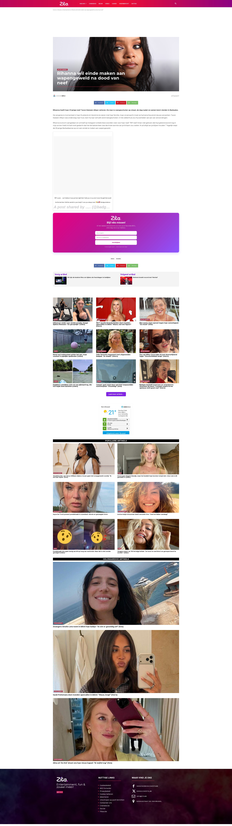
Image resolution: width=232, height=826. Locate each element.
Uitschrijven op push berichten (112, 800)
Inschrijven (116, 242)
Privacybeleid (105, 791)
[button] (175, 3)
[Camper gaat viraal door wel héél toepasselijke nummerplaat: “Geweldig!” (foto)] (116, 371)
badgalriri (88, 208)
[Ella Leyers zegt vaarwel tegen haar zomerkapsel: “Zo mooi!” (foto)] (159, 309)
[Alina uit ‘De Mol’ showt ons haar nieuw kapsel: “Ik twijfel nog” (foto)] (116, 729)
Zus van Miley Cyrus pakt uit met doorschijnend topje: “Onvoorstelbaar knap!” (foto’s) (158, 355)
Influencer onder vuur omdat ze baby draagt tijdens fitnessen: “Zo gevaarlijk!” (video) (70, 323)
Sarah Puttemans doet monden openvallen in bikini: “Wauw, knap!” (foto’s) (85, 695)
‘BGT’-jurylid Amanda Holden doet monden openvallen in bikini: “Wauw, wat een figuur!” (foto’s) (113, 324)
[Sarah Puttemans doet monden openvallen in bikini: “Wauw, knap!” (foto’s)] (116, 661)
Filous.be (103, 811)
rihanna (118, 258)
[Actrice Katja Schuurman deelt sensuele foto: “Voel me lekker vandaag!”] (148, 497)
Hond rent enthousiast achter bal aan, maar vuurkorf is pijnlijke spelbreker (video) (70, 355)
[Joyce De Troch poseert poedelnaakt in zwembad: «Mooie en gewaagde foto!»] (84, 497)
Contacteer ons (106, 803)
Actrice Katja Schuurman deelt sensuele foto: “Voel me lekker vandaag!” (142, 514)
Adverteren (104, 797)
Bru (64, 96)
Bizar (55, 319)
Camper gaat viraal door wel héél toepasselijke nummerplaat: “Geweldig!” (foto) (114, 385)
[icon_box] (145, 786)
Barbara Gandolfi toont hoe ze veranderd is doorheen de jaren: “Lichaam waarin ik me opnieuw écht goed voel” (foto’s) (156, 386)
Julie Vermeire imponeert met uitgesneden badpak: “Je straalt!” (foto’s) (113, 355)
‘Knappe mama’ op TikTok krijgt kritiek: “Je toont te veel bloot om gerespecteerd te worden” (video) (146, 552)
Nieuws (59, 10)
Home (54, 10)
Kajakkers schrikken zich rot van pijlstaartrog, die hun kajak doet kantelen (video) (72, 385)
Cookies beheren (106, 794)
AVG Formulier (105, 788)
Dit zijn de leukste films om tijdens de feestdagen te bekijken (88, 277)
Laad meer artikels (115, 394)
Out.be (102, 808)
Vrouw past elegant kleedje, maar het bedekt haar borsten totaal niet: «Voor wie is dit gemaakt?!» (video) (147, 476)
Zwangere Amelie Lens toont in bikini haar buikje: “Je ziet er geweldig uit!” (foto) (88, 627)
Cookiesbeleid (105, 785)
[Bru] (54, 96)
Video (55, 351)
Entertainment (66, 10)
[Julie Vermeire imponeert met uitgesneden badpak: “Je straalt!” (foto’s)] (116, 341)
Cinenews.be (105, 806)
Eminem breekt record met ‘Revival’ (145, 277)
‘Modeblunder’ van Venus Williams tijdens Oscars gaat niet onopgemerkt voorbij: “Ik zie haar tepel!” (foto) (82, 476)
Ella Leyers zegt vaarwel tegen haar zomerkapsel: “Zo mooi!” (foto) (159, 323)
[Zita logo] (64, 3)
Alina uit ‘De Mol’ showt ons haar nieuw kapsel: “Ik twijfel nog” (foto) (82, 763)
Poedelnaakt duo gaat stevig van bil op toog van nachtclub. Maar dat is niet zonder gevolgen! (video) (82, 552)
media (112, 258)
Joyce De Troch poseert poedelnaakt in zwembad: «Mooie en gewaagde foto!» (80, 514)
